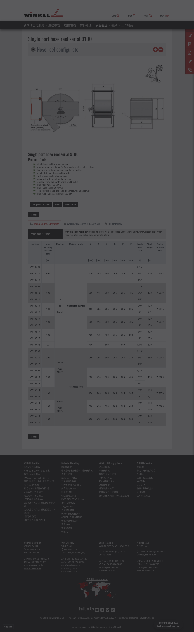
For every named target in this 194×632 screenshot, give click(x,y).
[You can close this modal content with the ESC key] (97, 316)
